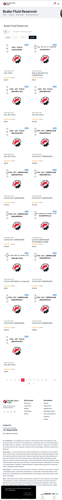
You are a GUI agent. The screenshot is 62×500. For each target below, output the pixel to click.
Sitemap (46, 419)
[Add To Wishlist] (7, 51)
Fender (16, 480)
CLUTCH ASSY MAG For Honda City (16, 281)
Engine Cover (9, 480)
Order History (28, 411)
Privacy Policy (47, 406)
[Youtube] (7, 411)
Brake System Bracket (37, 462)
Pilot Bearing (10, 475)
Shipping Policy (48, 408)
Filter (33, 37)
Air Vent (48, 442)
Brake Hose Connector (15, 458)
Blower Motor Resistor (8, 445)
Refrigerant (6, 449)
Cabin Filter (18, 445)
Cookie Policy (12, 490)
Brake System (20, 15)
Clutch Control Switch (25, 469)
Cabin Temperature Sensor (29, 445)
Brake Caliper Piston (36, 454)
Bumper (21, 478)
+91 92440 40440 (10, 430)
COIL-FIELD (8, 73)
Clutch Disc (35, 469)
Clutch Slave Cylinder (48, 473)
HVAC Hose (47, 447)
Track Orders (27, 406)
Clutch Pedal (37, 471)
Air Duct (43, 442)
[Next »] (33, 383)
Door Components (46, 478)
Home (4, 15)
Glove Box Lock (7, 483)
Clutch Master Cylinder (9, 471)
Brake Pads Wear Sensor (22, 460)
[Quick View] (7, 48)
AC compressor (27, 440)
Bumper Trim (37, 478)
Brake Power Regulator (49, 460)
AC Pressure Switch (27, 442)
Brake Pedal (32, 460)
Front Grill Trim (52, 480)
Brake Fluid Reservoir (51, 456)
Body (8, 478)
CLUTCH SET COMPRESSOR (42, 156)
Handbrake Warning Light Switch (42, 464)
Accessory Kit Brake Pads (18, 452)
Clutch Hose (42, 469)
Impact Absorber (27, 483)
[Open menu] (58, 4)
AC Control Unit (17, 442)
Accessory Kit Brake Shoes (33, 452)
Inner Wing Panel (36, 483)
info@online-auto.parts (11, 433)
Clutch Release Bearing (47, 471)
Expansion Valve (30, 447)
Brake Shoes (27, 462)
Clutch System (49, 469)
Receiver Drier (54, 447)
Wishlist (26, 408)
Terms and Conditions (49, 414)
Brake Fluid (42, 456)
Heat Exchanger (39, 447)
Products (11, 15)
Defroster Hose (14, 447)
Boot (17, 478)
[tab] (5, 31)
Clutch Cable (16, 469)
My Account (27, 403)
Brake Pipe (39, 460)
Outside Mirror (22, 485)
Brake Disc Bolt (22, 456)
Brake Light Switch (27, 458)
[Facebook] (4, 411)
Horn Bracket (18, 483)
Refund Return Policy (49, 411)
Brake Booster (11, 454)
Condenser (40, 445)
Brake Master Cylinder (38, 458)
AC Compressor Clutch (37, 440)
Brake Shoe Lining (18, 462)
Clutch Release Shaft (27, 473)
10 (46, 380)
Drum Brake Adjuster (9, 464)
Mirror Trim (6, 485)
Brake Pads (12, 460)
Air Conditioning (18, 440)
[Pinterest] (14, 411)
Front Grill (45, 480)
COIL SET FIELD (9, 115)
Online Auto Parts (9, 71)
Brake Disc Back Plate (11, 456)
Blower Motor (54, 442)
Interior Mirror (45, 483)
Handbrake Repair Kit (27, 464)
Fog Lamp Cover (31, 480)
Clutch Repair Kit (38, 473)
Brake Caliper (26, 454)
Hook (13, 483)
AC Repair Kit (36, 442)
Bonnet (13, 478)
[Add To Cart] (7, 45)
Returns (26, 414)
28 (29, 383)
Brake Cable (19, 454)
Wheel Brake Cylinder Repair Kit (16, 466)
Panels (40, 485)
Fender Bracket (23, 480)
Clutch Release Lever (15, 473)
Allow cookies (28, 494)
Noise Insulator (13, 485)
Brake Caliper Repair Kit (49, 454)
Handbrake (18, 464)
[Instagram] (11, 411)
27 (54, 380)
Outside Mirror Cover (31, 485)
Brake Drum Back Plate (33, 456)
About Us (46, 403)
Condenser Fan (47, 445)
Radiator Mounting (47, 485)
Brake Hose (6, 458)
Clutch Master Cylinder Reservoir (24, 471)
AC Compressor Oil (49, 440)
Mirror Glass (53, 483)
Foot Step (39, 480)
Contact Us (46, 416)
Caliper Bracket (48, 462)
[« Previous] (7, 380)
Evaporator (22, 447)
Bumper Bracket (28, 478)
